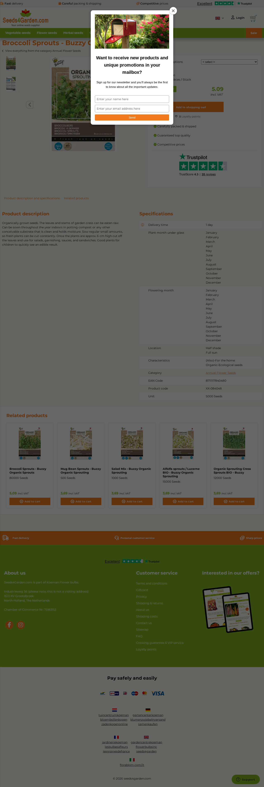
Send (132, 117)
